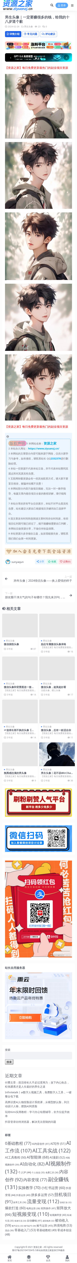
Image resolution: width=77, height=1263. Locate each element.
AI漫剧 (57, 1157)
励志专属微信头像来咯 (53, 644)
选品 (9, 1230)
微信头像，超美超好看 (53, 687)
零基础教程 (47, 1230)
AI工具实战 (51, 1150)
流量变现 (43, 1201)
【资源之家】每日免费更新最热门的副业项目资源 (36, 68)
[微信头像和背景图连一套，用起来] (20, 668)
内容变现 (35, 1179)
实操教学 (29, 1187)
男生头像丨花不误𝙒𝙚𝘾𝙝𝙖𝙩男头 (56, 774)
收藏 (53, 561)
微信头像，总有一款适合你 (56, 730)
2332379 (56, 458)
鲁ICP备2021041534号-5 (24, 1250)
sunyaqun (17, 562)
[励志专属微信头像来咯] (57, 625)
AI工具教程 (15, 1157)
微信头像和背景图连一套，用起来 (19, 688)
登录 (63, 5)
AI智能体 (38, 1157)
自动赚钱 (34, 1220)
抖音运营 (23, 1195)
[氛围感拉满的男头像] (20, 754)
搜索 (7, 1049)
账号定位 (17, 1226)
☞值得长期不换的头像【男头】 (19, 731)
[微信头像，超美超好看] (57, 668)
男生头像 (28, 26)
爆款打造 (15, 1208)
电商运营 (33, 1208)
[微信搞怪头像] (20, 625)
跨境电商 (63, 1225)
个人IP (24, 1172)
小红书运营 (53, 1187)
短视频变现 (30, 1214)
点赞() (66, 561)
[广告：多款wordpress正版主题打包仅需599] (38, 552)
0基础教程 (18, 1143)
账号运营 (45, 1225)
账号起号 (30, 1225)
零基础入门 (25, 1230)
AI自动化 (32, 1164)
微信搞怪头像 (11, 644)
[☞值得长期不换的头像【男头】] (20, 711)
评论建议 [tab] (50, 34)
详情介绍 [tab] (14, 34)
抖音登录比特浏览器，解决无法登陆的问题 (30, 1121)
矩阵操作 (48, 1208)
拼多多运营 (42, 1195)
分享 (41, 561)
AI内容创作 (41, 1143)
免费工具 (52, 1172)
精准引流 (20, 1220)
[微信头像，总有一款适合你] (57, 711)
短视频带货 (58, 1215)
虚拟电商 (48, 1221)
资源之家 (37, 1247)
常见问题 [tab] (32, 34)
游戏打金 (65, 1202)
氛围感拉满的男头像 (15, 773)
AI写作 (58, 1144)
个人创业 (38, 1172)
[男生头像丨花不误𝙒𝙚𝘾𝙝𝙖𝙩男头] (57, 754)
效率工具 (19, 1202)
